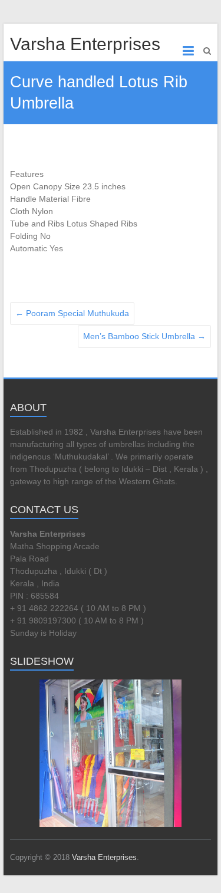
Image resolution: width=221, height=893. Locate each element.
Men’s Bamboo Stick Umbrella (144, 336)
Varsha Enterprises (85, 44)
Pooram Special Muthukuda (72, 313)
